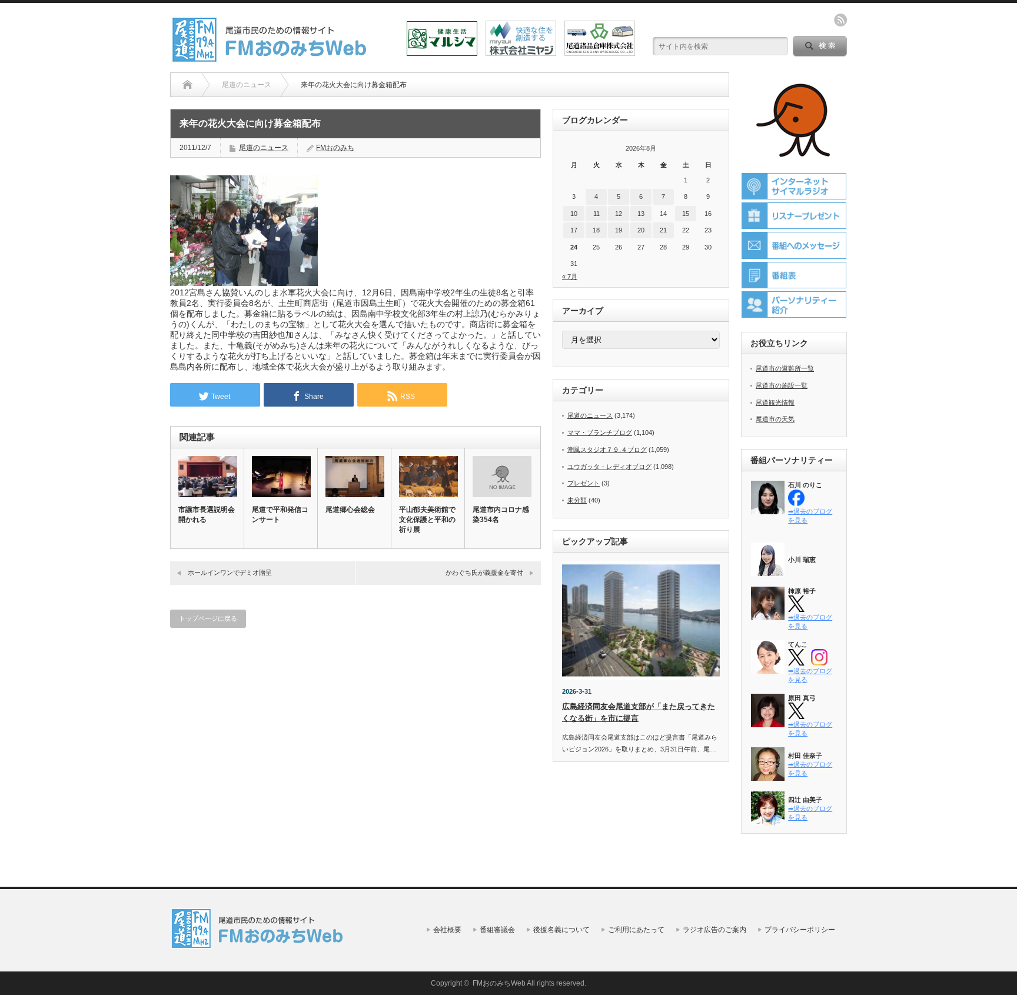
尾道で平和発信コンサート (280, 514)
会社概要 (447, 930)
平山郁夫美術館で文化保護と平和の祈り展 (427, 519)
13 (640, 213)
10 (573, 213)
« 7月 (569, 276)
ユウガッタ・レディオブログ (609, 466)
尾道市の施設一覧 (781, 385)
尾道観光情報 (775, 402)
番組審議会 (497, 930)
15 (685, 213)
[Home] (187, 84)
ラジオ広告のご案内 (714, 930)
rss (840, 20)
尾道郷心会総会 (350, 509)
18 (596, 230)
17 (573, 230)
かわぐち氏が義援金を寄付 (484, 572)
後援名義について (561, 930)
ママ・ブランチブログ (599, 432)
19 (618, 230)
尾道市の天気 (775, 418)
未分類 (577, 500)
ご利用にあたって (636, 930)
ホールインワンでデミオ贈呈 (230, 572)
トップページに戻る (208, 618)
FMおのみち (335, 148)
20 (640, 230)
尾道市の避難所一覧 (785, 368)
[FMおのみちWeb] (271, 58)
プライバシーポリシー (800, 930)
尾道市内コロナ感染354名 (501, 514)
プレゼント (583, 483)
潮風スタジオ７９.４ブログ (607, 449)
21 (663, 230)
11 (596, 213)
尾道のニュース (263, 148)
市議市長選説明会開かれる (206, 514)
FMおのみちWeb (499, 983)
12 (618, 213)
